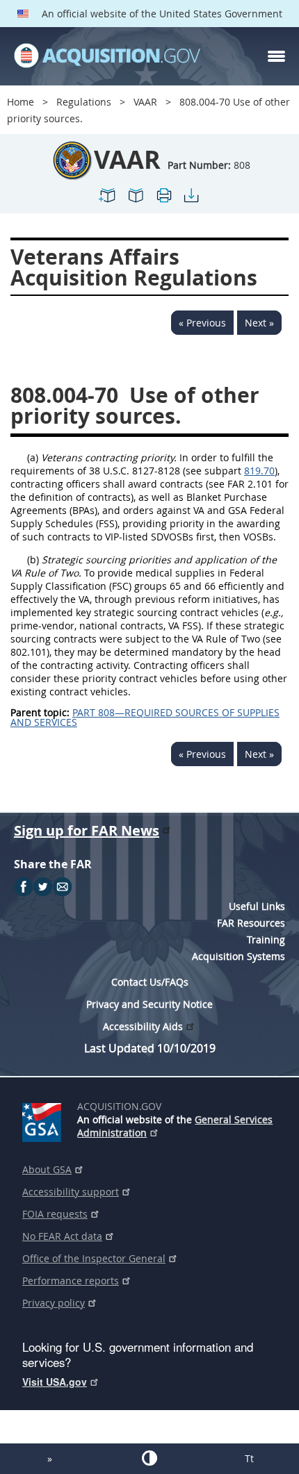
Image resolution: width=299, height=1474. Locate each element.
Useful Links (257, 906)
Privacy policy (53, 1302)
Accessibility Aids (143, 1026)
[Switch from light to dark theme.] (149, 1458)
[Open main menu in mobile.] (276, 56)
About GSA (47, 1169)
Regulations (83, 101)
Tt (249, 1458)
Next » (259, 322)
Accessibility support (70, 1191)
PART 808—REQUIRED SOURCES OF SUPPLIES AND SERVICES (145, 717)
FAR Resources (251, 922)
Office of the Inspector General (93, 1258)
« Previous (202, 322)
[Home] (107, 56)
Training (266, 939)
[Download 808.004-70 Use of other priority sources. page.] (191, 201)
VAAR (145, 101)
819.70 (259, 470)
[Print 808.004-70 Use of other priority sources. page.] (163, 201)
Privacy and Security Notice (149, 1004)
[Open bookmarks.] (135, 201)
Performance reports (70, 1280)
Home (20, 101)
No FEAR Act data (62, 1236)
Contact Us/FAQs (149, 981)
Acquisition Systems (238, 956)
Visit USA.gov (54, 1381)
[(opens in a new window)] (44, 1119)
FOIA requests (55, 1213)
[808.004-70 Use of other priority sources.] (107, 201)
